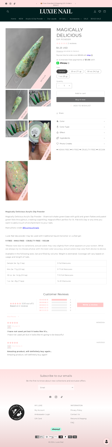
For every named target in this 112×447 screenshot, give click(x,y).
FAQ (72, 423)
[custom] (50, 397)
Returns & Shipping (79, 419)
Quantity (59, 81)
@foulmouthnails (31, 228)
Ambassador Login (42, 414)
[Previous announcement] (36, 4)
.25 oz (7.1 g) (76, 71)
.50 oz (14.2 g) (93, 71)
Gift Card (38, 419)
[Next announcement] (75, 4)
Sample (62, 71)
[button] (7, 11)
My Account (40, 410)
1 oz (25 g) (63, 76)
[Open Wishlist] (99, 11)
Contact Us (75, 414)
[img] (12, 323)
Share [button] (61, 113)
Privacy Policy (76, 410)
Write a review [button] (90, 305)
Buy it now (80, 100)
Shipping (59, 51)
